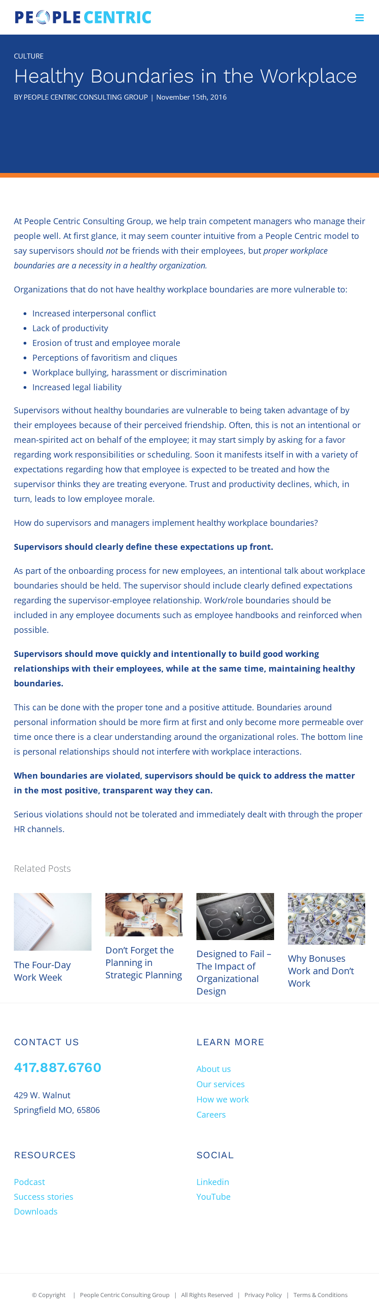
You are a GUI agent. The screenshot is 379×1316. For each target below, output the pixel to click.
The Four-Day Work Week (42, 971)
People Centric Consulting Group (86, 96)
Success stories (43, 1196)
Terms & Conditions (320, 1295)
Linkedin (212, 1181)
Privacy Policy (263, 1295)
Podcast (29, 1181)
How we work (222, 1099)
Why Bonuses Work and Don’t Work (321, 970)
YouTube (213, 1196)
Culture (28, 55)
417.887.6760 (58, 1067)
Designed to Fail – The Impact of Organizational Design (233, 972)
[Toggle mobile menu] (360, 18)
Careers (211, 1114)
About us (213, 1068)
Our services (220, 1084)
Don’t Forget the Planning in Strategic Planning (143, 962)
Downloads (36, 1211)
